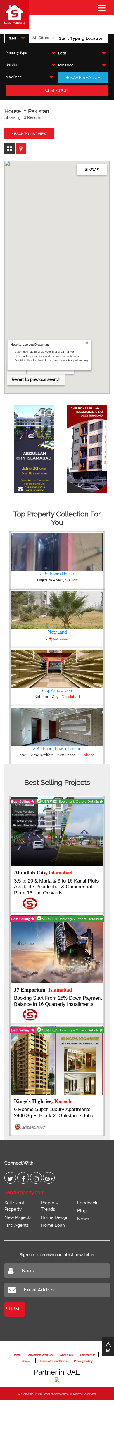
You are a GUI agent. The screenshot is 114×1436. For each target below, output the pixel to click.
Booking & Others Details (79, 801)
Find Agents (16, 1225)
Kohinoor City (46, 697)
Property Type (16, 53)
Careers (27, 1361)
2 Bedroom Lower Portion (57, 748)
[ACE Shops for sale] (84, 447)
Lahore (88, 755)
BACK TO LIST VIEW (30, 134)
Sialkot (71, 580)
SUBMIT (14, 1309)
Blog (82, 1210)
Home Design (55, 1217)
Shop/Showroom (57, 690)
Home (17, 1354)
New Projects (17, 1217)
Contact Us (87, 1354)
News (83, 1218)
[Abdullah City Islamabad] (31, 447)
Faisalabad (70, 697)
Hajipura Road (50, 580)
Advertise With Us (40, 1354)
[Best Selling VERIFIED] (57, 831)
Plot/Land (57, 632)
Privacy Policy (83, 1361)
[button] (10, 647)
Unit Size (12, 65)
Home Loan (53, 1225)
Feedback (87, 1202)
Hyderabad (58, 638)
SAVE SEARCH (85, 77)
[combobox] (17, 38)
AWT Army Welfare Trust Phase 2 (50, 755)
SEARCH (58, 90)
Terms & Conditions (53, 1361)
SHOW (91, 169)
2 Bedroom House (57, 574)
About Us (66, 1354)
